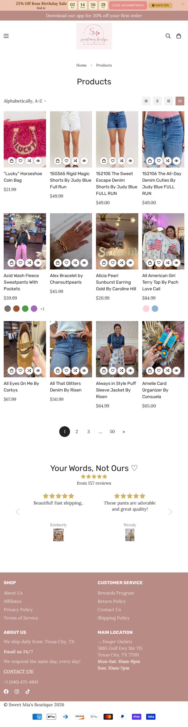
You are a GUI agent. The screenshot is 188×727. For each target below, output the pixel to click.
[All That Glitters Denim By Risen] (71, 349)
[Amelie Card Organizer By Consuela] (163, 349)
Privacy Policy (18, 609)
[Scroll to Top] (178, 700)
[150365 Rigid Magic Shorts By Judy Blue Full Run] (71, 139)
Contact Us (109, 609)
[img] (94, 476)
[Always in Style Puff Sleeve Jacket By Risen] (117, 349)
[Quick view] (38, 161)
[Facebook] (6, 691)
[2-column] (157, 101)
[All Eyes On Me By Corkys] (25, 349)
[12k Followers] (16, 691)
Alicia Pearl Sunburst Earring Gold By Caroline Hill (116, 282)
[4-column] (180, 101)
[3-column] (168, 101)
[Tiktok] (27, 691)
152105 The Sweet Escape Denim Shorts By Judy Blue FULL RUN (116, 183)
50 (112, 431)
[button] (18, 511)
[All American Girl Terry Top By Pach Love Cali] (163, 241)
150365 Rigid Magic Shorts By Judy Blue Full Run (70, 180)
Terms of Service (21, 618)
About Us (13, 593)
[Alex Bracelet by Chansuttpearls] (71, 241)
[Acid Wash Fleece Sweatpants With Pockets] (25, 241)
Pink (146, 308)
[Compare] (29, 161)
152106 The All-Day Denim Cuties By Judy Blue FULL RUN (161, 183)
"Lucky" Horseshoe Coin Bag (23, 177)
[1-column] (146, 101)
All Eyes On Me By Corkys (21, 387)
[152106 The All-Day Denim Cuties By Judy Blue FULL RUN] (163, 139)
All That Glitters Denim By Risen (66, 387)
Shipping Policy (114, 618)
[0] (178, 36)
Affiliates (12, 601)
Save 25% (162, 5)
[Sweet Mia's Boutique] (94, 36)
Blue (155, 308)
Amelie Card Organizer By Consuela (155, 390)
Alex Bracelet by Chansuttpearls (66, 279)
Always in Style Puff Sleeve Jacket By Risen (116, 390)
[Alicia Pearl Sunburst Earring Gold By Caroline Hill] (117, 241)
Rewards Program (116, 593)
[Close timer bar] (183, 4)
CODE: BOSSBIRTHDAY (128, 5)
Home (81, 65)
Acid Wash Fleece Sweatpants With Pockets (21, 282)
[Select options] (58, 161)
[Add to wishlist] (20, 161)
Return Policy (112, 601)
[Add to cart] (11, 161)
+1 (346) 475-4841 (21, 682)
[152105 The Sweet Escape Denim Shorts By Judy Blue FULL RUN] (117, 139)
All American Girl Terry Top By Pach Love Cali (160, 282)
